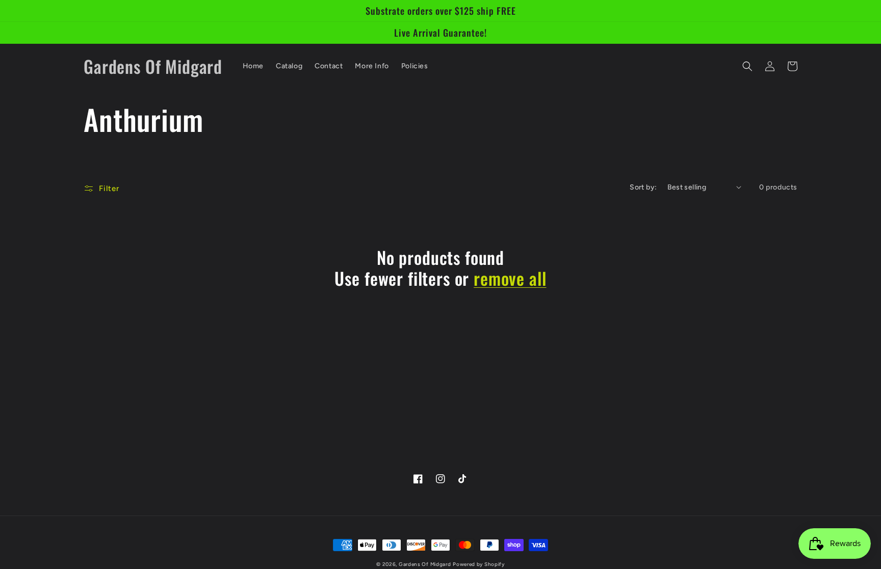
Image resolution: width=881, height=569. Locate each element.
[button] (747, 66)
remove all (510, 278)
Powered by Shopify (479, 564)
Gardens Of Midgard (425, 564)
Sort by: (643, 187)
